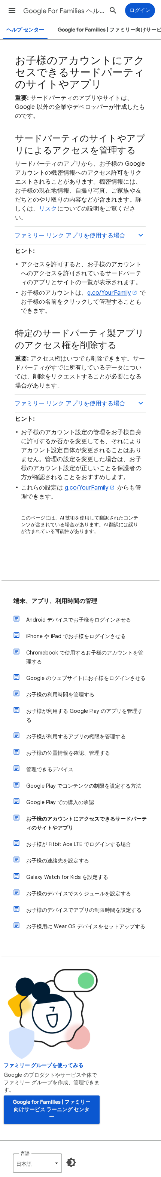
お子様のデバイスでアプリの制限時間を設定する (84, 910)
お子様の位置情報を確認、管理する (68, 753)
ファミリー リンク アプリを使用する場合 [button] (70, 235)
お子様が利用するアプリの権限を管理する (76, 736)
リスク (48, 208)
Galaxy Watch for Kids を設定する (67, 877)
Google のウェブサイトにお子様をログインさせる (86, 678)
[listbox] (37, 1163)
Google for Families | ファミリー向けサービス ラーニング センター (52, 1109)
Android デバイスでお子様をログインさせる (78, 619)
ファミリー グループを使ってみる (43, 1065)
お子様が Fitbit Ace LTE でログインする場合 (78, 844)
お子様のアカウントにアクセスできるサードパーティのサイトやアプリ (86, 823)
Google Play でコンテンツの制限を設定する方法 (83, 785)
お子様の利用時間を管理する (60, 694)
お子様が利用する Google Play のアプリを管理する (84, 715)
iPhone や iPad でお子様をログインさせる (76, 636)
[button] (12, 10)
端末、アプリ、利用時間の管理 (55, 601)
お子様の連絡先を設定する (57, 860)
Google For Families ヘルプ (64, 11)
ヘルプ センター (25, 30)
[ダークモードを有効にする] (71, 1162)
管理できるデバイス (49, 769)
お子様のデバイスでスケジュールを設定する (78, 893)
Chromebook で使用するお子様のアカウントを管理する (84, 657)
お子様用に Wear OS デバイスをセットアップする (85, 926)
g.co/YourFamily (109, 293)
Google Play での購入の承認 (60, 802)
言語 (25, 1153)
